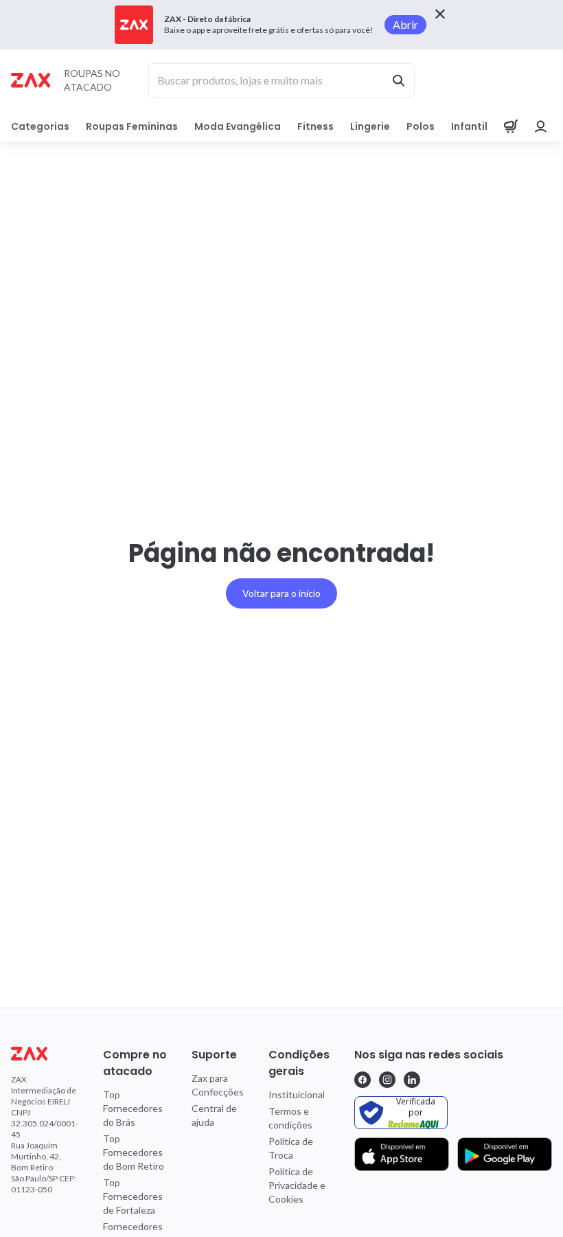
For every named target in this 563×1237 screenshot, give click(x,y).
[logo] (44, 1053)
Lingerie (370, 126)
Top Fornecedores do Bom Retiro (133, 1152)
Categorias (40, 126)
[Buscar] (398, 80)
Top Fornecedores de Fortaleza (133, 1196)
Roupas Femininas (132, 126)
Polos (420, 126)
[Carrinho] (511, 126)
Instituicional (296, 1094)
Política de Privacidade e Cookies (296, 1185)
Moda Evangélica (237, 126)
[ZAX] (30, 80)
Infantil (469, 126)
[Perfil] (541, 126)
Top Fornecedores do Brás (133, 1108)
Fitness (315, 126)
